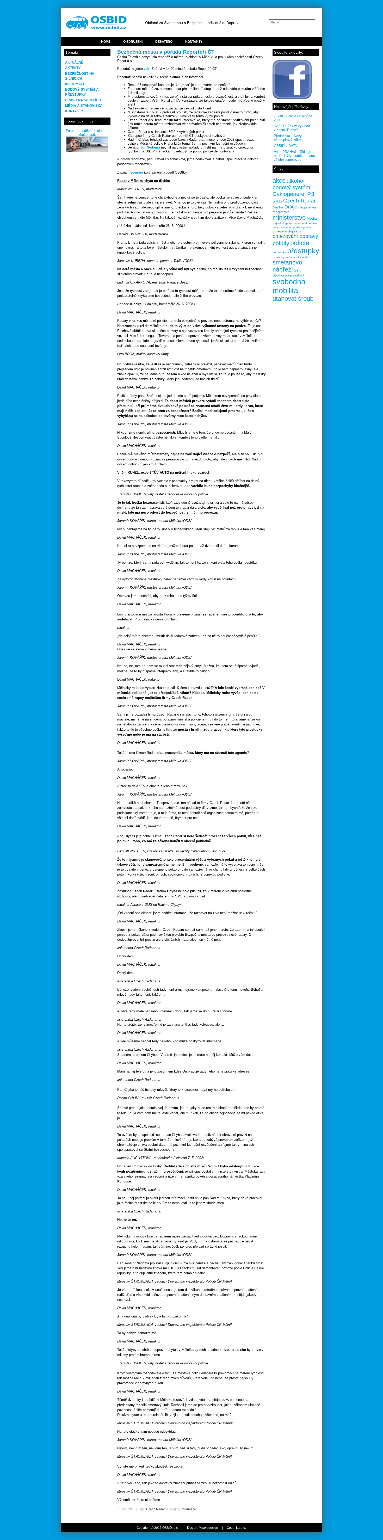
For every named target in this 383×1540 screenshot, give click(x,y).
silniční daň (303, 257)
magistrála (281, 212)
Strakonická (282, 275)
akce (279, 180)
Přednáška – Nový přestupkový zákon (288, 138)
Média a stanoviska (83, 106)
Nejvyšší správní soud (287, 223)
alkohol (296, 181)
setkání (290, 257)
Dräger (292, 207)
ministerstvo (289, 217)
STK (297, 270)
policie (299, 243)
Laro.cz (241, 1528)
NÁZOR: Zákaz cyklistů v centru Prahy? (292, 128)
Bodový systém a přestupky (81, 92)
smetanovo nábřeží (287, 266)
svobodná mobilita (289, 286)
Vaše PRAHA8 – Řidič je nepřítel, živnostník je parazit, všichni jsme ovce (296, 156)
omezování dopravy (295, 236)
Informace (75, 84)
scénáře (137, 172)
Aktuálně (74, 62)
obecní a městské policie (295, 227)
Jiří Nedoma (150, 147)
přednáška (279, 252)
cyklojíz (277, 201)
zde (147, 69)
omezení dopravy (287, 231)
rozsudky (279, 257)
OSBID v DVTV (286, 146)
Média (312, 218)
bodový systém (291, 187)
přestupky (303, 251)
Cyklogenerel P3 (293, 194)
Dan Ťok (278, 207)
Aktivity (73, 68)
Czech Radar (155, 1509)
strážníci (298, 275)
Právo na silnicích (83, 100)
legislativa (308, 207)
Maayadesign (208, 1528)
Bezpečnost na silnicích (79, 76)
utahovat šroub (293, 298)
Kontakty (74, 111)
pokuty (281, 243)
